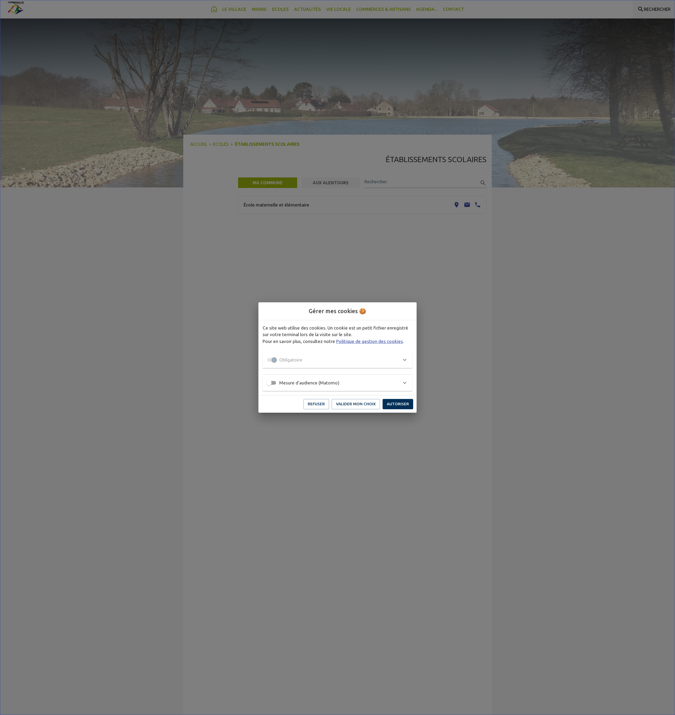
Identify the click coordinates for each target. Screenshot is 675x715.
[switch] (269, 383)
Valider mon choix (356, 404)
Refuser (316, 404)
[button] (337, 360)
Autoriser (398, 404)
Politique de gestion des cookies (369, 341)
